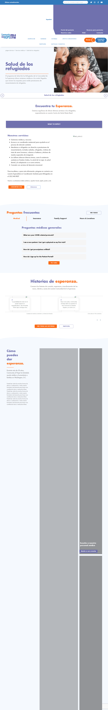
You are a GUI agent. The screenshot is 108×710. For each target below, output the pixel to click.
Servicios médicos (20, 50)
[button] (2, 95)
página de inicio (9, 50)
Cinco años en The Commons (94, 313)
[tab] (54, 124)
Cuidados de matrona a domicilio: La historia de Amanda (39, 313)
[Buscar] (86, 2)
